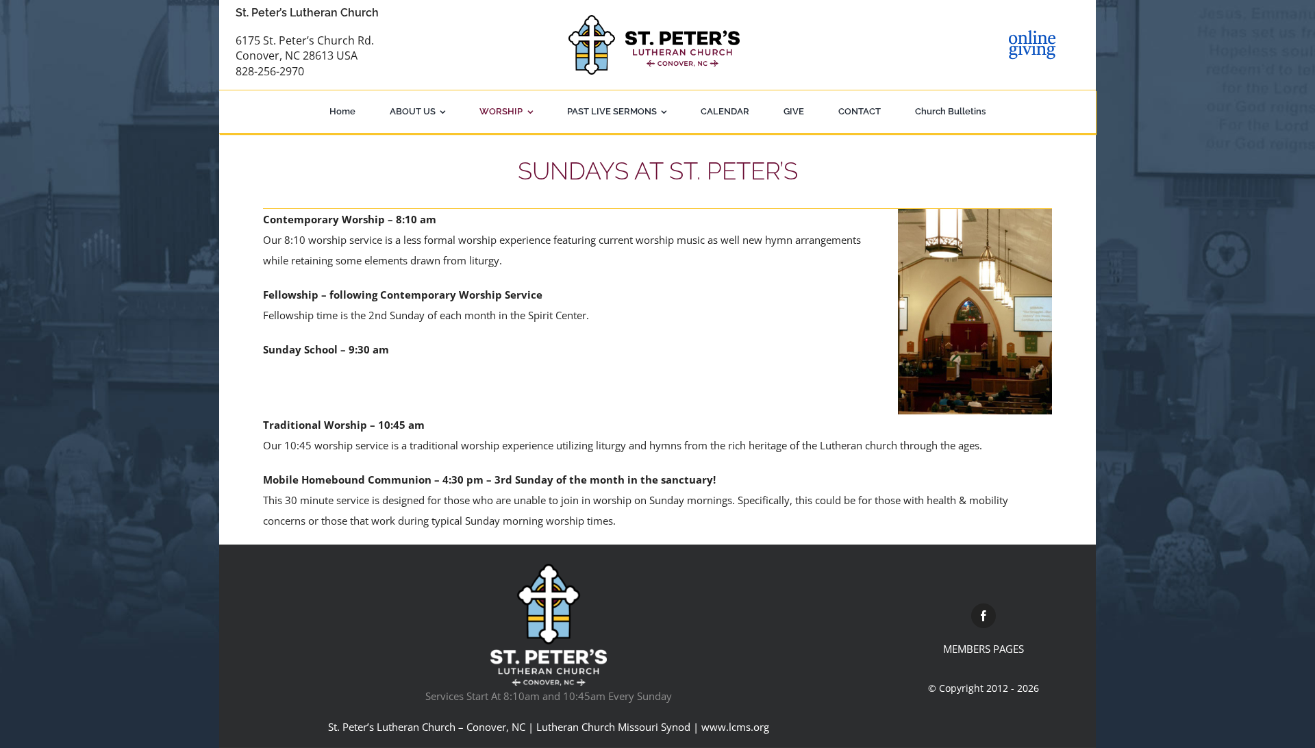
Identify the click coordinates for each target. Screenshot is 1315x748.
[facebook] (983, 615)
